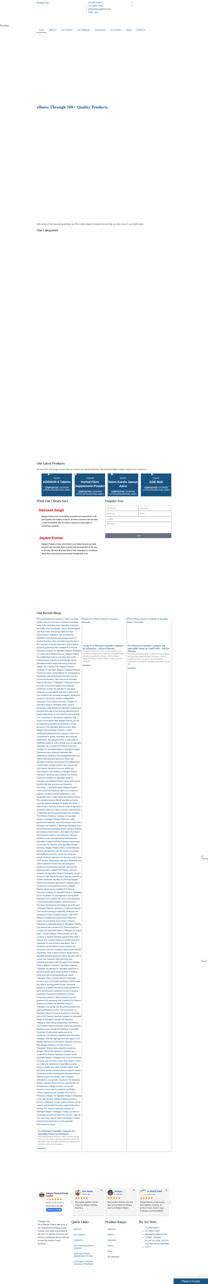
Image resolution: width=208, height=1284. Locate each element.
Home (41, 30)
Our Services (100, 30)
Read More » (42, 1148)
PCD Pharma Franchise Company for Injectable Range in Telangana (56, 1132)
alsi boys (118, 1191)
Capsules (112, 1229)
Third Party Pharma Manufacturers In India (83, 1254)
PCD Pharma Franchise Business (83, 1247)
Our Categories (83, 30)
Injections (112, 1240)
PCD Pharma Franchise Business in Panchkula (83, 1262)
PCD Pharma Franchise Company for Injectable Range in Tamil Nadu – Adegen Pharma (149, 648)
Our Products (66, 30)
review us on (52, 1209)
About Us (53, 30)
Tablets (111, 1234)
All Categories (114, 1257)
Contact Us (140, 30)
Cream (110, 1246)
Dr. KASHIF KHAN (154, 1191)
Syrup (110, 1251)
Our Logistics (116, 30)
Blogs (129, 30)
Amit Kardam (87, 1191)
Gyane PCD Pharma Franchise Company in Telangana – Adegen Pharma (103, 647)
